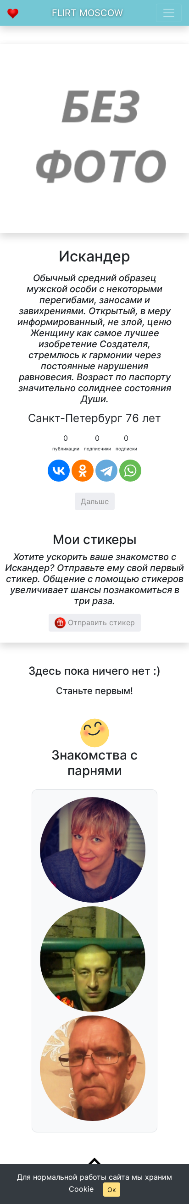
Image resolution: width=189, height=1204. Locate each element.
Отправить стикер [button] (100, 622)
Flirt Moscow (87, 12)
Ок (111, 1189)
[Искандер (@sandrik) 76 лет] (94, 137)
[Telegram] (106, 471)
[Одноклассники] (83, 471)
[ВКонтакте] (59, 471)
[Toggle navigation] (169, 13)
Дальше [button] (95, 501)
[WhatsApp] (130, 471)
